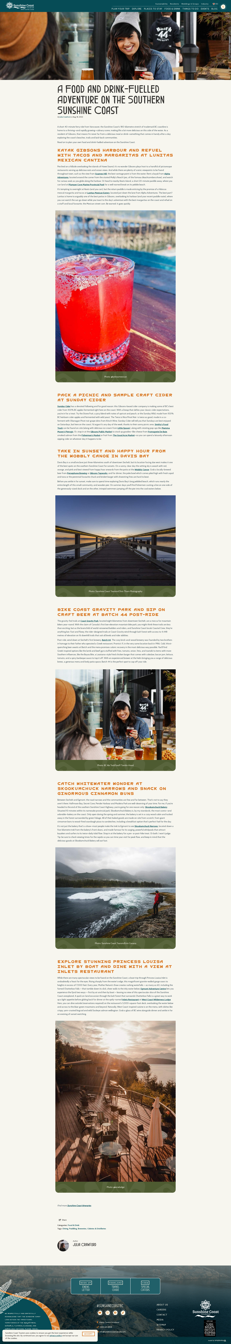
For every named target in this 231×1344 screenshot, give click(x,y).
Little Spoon (124, 428)
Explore (137, 9)
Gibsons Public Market (101, 431)
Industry (205, 4)
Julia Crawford (65, 117)
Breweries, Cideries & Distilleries (92, 1228)
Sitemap (161, 1325)
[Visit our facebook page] (115, 1313)
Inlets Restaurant (130, 999)
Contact (162, 1315)
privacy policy (56, 1335)
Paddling (73, 1228)
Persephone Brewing (77, 473)
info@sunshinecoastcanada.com (113, 1332)
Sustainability (161, 4)
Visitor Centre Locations (109, 1322)
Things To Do (191, 9)
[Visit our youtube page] (100, 1313)
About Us (162, 1305)
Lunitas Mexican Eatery (98, 193)
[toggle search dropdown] (223, 7)
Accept (88, 1334)
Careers (161, 1309)
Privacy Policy (165, 1330)
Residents (174, 4)
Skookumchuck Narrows (146, 826)
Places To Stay (153, 9)
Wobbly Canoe (142, 469)
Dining (65, 1228)
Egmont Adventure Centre (153, 988)
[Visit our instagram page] (107, 1313)
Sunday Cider (63, 406)
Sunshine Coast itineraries (79, 1205)
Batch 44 (106, 640)
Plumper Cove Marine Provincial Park (86, 184)
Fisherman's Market (91, 435)
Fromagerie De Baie (157, 431)
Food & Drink (172, 9)
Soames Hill (101, 173)
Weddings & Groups (190, 4)
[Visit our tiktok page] (123, 1313)
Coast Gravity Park (89, 621)
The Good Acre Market (124, 435)
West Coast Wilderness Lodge (156, 999)
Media (160, 1320)
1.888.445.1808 (106, 1327)
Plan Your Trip (121, 9)
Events (205, 9)
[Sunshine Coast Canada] (20, 6)
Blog (215, 9)
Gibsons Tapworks (98, 473)
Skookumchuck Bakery (156, 807)
